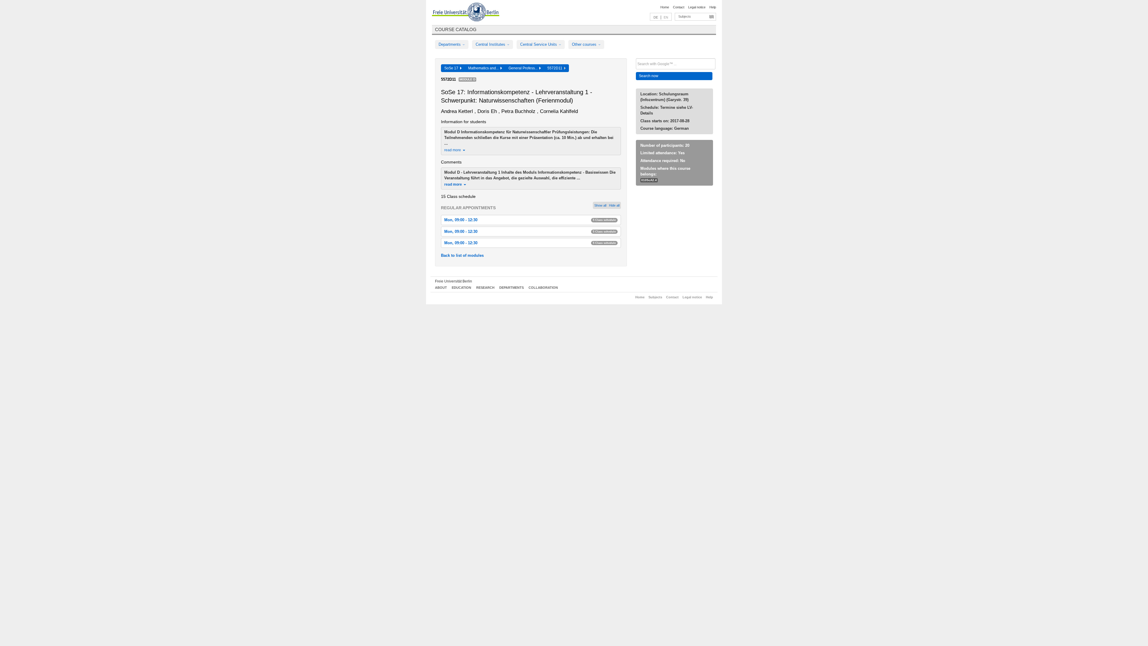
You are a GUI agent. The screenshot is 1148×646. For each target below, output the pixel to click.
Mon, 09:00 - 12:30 (530, 220)
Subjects (684, 16)
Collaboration (543, 287)
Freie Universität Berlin (453, 281)
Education (461, 287)
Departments (450, 44)
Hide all (614, 205)
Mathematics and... (484, 68)
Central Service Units (539, 44)
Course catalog (456, 29)
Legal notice (697, 7)
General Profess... (524, 68)
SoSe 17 (452, 68)
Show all (600, 205)
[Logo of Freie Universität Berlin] (465, 13)
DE (656, 17)
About (441, 287)
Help (712, 7)
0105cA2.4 (649, 180)
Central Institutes (491, 44)
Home (664, 7)
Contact (678, 7)
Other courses (585, 44)
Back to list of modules (462, 255)
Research (485, 287)
